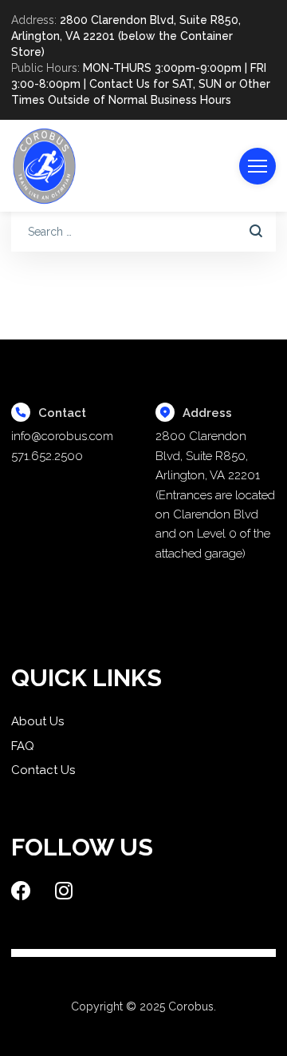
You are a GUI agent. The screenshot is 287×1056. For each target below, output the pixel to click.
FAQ (22, 746)
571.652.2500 (47, 456)
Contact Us (43, 770)
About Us (37, 721)
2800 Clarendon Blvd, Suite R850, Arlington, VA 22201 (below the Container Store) (126, 36)
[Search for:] (143, 231)
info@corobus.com (62, 436)
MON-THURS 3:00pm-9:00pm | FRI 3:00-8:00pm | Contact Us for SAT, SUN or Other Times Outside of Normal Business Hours (140, 84)
